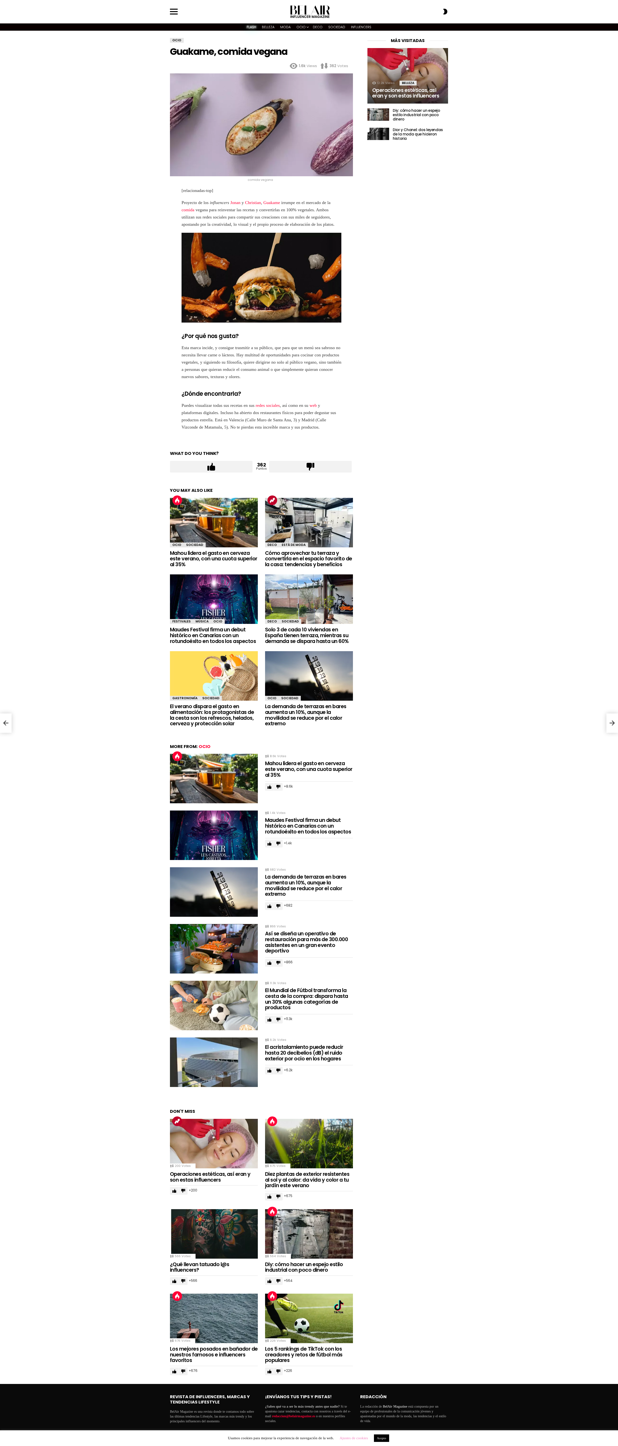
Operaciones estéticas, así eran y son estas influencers (210, 1177)
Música (202, 621)
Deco (318, 27)
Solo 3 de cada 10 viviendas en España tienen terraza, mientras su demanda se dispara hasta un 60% (307, 635)
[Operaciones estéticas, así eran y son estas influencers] (214, 1143)
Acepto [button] (381, 1438)
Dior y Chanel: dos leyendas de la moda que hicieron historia (418, 134)
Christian (253, 202)
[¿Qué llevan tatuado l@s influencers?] (214, 1234)
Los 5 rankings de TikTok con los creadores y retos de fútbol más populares (304, 1354)
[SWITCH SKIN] (445, 11)
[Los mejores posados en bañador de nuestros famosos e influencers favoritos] (214, 1318)
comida (188, 209)
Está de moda (294, 545)
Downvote (310, 467)
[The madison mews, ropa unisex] (6, 723)
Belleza (268, 27)
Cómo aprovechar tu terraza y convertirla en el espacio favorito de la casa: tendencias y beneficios (308, 559)
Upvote (211, 467)
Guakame (271, 202)
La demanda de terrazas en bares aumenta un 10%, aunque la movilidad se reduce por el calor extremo (305, 715)
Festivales (181, 621)
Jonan (235, 202)
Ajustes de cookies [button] (354, 1438)
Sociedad (336, 27)
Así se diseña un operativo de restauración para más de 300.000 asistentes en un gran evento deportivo (306, 942)
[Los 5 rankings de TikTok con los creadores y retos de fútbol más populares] (309, 1318)
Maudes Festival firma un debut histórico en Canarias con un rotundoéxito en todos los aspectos (213, 635)
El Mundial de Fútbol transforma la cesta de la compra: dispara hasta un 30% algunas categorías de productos (306, 999)
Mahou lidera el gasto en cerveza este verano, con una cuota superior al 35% (213, 559)
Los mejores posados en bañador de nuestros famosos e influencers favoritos (214, 1354)
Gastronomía (184, 698)
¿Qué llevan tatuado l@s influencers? (199, 1267)
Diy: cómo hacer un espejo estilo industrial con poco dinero (304, 1267)
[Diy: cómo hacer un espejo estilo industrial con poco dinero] (309, 1234)
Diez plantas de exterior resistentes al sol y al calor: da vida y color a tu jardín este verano (307, 1180)
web (313, 405)
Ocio (301, 27)
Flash (251, 27)
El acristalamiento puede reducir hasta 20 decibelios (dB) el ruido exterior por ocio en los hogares (304, 1053)
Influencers (361, 27)
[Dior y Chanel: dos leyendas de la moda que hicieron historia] (378, 134)
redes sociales (268, 405)
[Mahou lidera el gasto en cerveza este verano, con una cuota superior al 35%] (214, 522)
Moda (285, 27)
